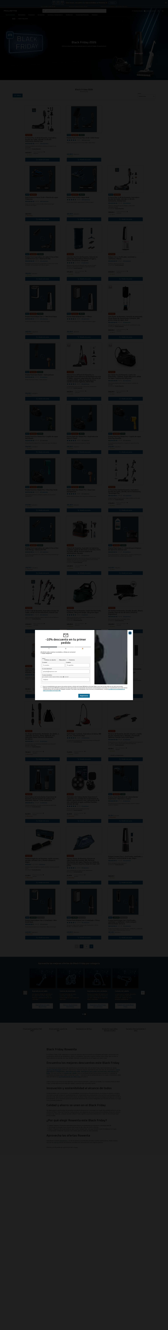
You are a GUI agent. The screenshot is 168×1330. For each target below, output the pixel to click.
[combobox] (53, 665)
